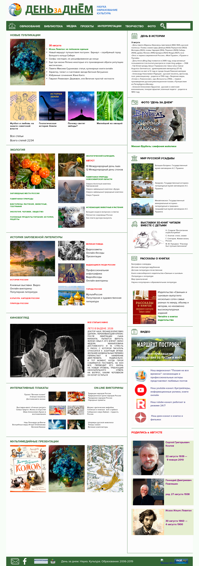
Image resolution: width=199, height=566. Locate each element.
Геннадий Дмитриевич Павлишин (179, 482)
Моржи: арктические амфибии (100, 407)
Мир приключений (139, 279)
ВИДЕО (145, 331)
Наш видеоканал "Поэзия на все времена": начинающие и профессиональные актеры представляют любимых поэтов (169, 375)
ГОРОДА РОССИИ (94, 289)
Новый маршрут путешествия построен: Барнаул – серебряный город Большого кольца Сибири (85, 54)
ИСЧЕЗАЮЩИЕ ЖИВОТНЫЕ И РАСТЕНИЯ (104, 207)
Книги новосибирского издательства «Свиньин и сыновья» (157, 273)
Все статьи (16, 136)
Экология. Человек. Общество (27, 212)
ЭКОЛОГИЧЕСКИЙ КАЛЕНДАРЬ (100, 156)
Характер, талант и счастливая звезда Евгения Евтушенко (78, 72)
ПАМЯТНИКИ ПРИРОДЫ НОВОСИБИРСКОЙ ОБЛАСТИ (99, 178)
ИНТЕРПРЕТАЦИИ (109, 26)
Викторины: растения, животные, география (28, 205)
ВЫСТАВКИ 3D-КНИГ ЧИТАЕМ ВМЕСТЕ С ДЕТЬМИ (160, 224)
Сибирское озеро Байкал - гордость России (102, 413)
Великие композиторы (98, 427)
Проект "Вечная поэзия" (34, 395)
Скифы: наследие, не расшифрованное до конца (73, 58)
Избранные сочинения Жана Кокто (67, 75)
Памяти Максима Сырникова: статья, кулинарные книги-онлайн (81, 68)
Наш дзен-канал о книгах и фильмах (166, 417)
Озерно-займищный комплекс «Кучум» (103, 189)
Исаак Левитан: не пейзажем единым (68, 49)
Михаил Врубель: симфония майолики (153, 146)
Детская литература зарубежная (145, 267)
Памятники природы (21, 199)
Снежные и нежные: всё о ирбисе (102, 410)
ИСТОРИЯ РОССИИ (19, 280)
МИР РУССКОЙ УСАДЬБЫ (157, 158)
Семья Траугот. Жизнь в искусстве (31, 410)
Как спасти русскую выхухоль (99, 218)
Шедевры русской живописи (100, 423)
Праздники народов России (100, 398)
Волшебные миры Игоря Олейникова (28, 425)
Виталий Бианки (38, 427)
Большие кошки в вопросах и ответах (102, 212)
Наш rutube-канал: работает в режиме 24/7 (167, 404)
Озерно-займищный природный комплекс (104, 192)
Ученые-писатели (37, 397)
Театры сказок (94, 425)
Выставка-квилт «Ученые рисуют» (31, 407)
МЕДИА (71, 26)
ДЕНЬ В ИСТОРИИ (153, 36)
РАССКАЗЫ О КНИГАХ (155, 258)
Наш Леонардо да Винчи (34, 423)
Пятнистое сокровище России (99, 215)
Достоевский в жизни (35, 399)
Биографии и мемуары (141, 264)
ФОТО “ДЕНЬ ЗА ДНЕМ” (157, 102)
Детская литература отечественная (146, 270)
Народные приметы (96, 400)
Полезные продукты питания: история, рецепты (32, 218)
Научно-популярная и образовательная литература (153, 282)
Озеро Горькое (92, 195)
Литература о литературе (142, 276)
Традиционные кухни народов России (104, 396)
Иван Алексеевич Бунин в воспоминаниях (34, 413)
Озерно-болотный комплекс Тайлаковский (98, 185)
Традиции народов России (99, 394)
